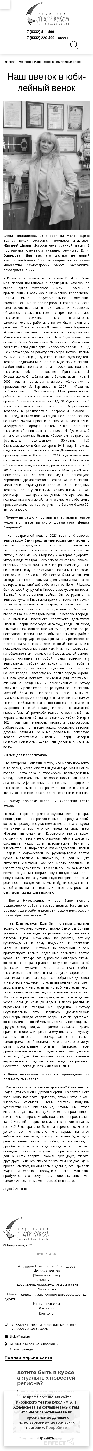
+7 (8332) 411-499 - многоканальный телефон (44, 1324)
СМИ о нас (46, 1280)
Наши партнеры (46, 1304)
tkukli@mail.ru (20, 1336)
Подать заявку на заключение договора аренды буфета (45, 1297)
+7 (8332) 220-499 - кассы (46, 38)
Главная (9, 62)
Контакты (46, 1313)
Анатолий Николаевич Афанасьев (46, 1266)
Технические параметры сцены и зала (47, 1285)
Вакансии (47, 1309)
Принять (46, 1438)
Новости (25, 62)
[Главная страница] (46, 13)
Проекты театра (46, 1276)
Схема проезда (21, 1349)
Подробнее (56, 1427)
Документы (46, 1290)
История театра (46, 1271)
